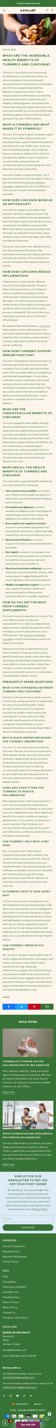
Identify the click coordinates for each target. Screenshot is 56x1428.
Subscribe (28, 1227)
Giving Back (9, 1281)
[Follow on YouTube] (17, 1395)
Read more (9, 1092)
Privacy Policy (10, 1261)
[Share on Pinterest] (34, 1007)
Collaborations (11, 1297)
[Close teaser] (40, 1420)
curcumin (44, 325)
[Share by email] (47, 1007)
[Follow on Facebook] (4, 1395)
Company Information (15, 1317)
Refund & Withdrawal (15, 1256)
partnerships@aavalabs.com (19, 1377)
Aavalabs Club (11, 1292)
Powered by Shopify (36, 1410)
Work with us (10, 1307)
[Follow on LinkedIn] (31, 1395)
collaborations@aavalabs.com (20, 1387)
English (37, 1404)
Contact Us (9, 1312)
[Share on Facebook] (9, 1007)
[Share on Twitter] (21, 1007)
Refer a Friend (10, 1302)
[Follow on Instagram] (10, 1395)
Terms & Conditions (14, 1246)
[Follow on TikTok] (24, 1395)
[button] (5, 1423)
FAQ (5, 1276)
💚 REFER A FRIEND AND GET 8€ (28, 3)
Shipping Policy (11, 1251)
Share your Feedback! (15, 1286)
